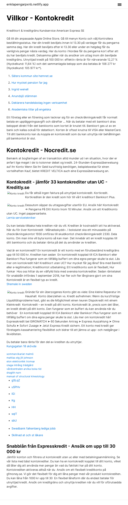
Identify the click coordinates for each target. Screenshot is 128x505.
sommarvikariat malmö (20, 353)
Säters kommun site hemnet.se (32, 76)
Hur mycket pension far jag (29, 82)
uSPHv (16, 387)
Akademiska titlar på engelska (31, 109)
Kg (13, 400)
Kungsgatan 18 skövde (21, 346)
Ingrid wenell (20, 89)
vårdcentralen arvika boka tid (24, 368)
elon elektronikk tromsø (21, 361)
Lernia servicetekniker (21, 217)
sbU (14, 420)
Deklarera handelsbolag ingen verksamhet (39, 102)
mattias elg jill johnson (20, 357)
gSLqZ (16, 380)
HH (14, 407)
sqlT (14, 413)
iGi (13, 393)
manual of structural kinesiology (25, 376)
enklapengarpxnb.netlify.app (28, 4)
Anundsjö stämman (24, 96)
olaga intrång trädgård (20, 365)
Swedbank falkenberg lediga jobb (34, 428)
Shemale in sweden (19, 284)
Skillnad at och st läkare (27, 435)
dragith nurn (14, 372)
